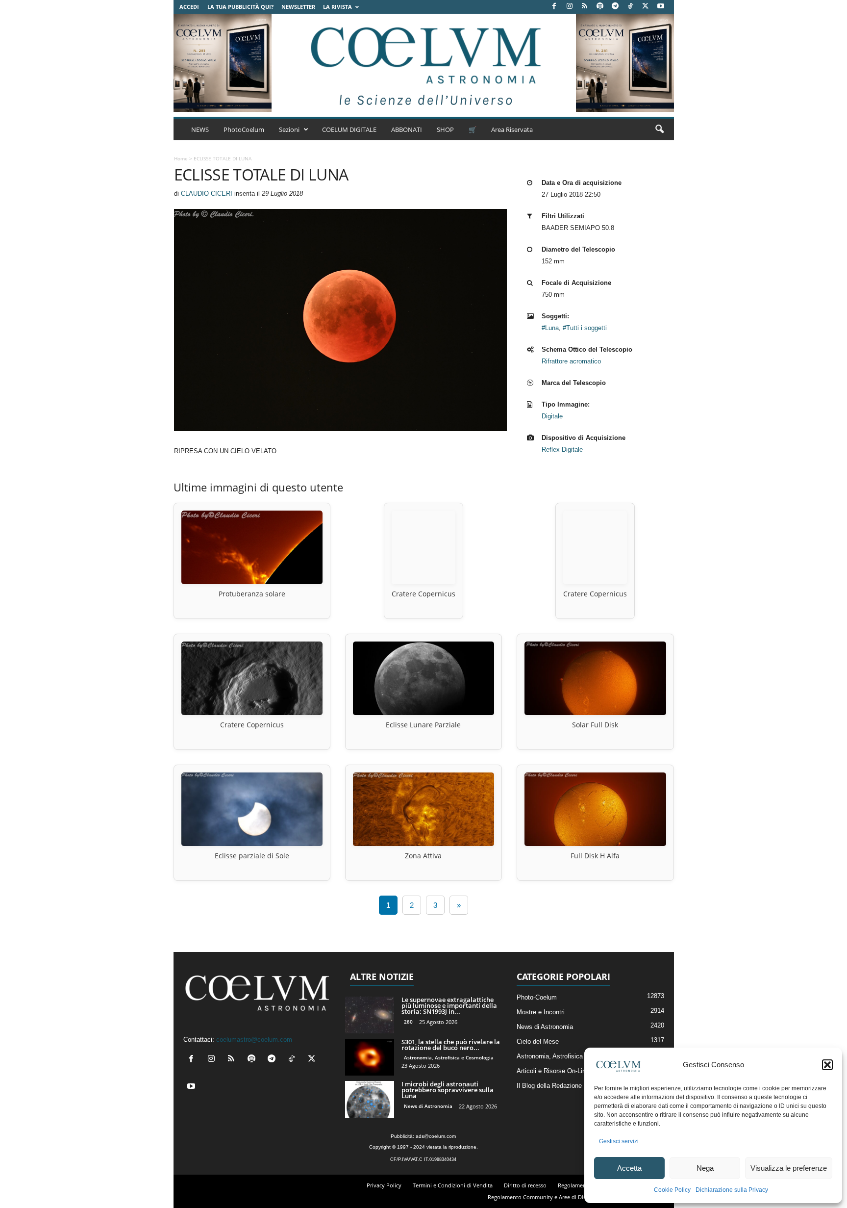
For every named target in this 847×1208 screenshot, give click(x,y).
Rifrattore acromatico (571, 361)
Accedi (189, 6)
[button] (827, 1065)
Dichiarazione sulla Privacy (732, 1189)
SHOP (445, 129)
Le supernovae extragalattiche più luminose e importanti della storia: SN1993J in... (449, 1005)
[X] (645, 6)
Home (181, 158)
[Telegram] (615, 6)
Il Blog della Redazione (549, 1085)
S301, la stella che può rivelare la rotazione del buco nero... (450, 1044)
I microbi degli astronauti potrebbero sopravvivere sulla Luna (447, 1089)
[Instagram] (569, 6)
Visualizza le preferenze (788, 1168)
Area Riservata (512, 129)
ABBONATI (406, 129)
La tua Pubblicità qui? (240, 6)
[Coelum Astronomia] (423, 63)
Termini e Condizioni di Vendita (453, 1185)
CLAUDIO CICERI (206, 193)
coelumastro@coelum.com (254, 1039)
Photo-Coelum (537, 997)
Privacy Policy (384, 1185)
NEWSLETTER (298, 6)
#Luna (550, 328)
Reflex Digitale (562, 449)
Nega (705, 1168)
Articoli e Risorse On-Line (553, 1071)
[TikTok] (630, 6)
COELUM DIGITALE (349, 129)
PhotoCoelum (244, 129)
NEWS (200, 129)
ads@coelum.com (436, 1136)
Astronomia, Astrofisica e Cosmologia (449, 1057)
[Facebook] (554, 6)
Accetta (629, 1168)
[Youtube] (661, 6)
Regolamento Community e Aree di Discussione (548, 1197)
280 (408, 1021)
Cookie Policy (672, 1189)
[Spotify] (600, 6)
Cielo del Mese (538, 1041)
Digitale (552, 416)
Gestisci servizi (619, 1141)
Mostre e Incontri (541, 1012)
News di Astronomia (428, 1106)
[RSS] (585, 6)
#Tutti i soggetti (585, 328)
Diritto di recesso (525, 1185)
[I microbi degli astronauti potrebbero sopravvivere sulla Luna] (369, 1099)
